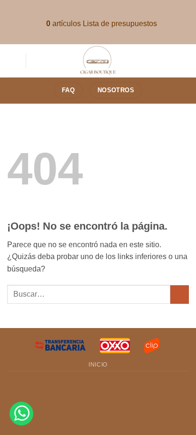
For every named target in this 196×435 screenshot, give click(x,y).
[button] (13, 60)
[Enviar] (179, 294)
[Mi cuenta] (184, 60)
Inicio (98, 364)
